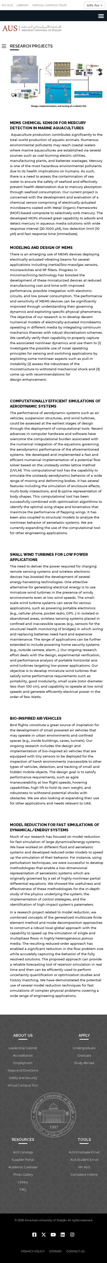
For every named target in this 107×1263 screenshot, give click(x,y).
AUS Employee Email (84, 1152)
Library (23, 5)
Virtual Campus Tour (49, 5)
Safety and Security (23, 1078)
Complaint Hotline (84, 1174)
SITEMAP (55, 1251)
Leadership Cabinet (22, 1048)
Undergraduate (84, 1048)
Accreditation (23, 1055)
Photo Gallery (23, 1174)
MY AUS (7, 5)
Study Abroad (84, 1063)
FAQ (23, 1189)
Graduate (84, 1055)
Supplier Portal (23, 1160)
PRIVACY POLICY (33, 1251)
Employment (23, 1063)
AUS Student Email (84, 1160)
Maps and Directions (23, 1070)
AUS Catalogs (23, 1152)
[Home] (30, 28)
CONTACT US (75, 1251)
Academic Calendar (23, 1167)
